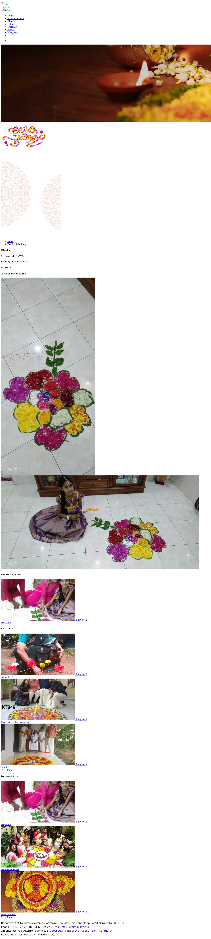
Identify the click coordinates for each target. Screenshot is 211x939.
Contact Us (106, 931)
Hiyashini (6, 622)
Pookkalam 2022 (15, 18)
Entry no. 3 (81, 674)
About (10, 21)
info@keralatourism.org (75, 927)
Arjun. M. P (7, 677)
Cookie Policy (89, 931)
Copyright (56, 931)
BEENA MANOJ (10, 869)
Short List (12, 26)
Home (10, 15)
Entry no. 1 (81, 719)
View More (6, 770)
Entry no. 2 (81, 619)
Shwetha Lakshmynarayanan (15, 722)
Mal (3, 2)
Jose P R (5, 767)
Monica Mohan (8, 914)
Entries (10, 24)
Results (11, 29)
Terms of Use (71, 931)
